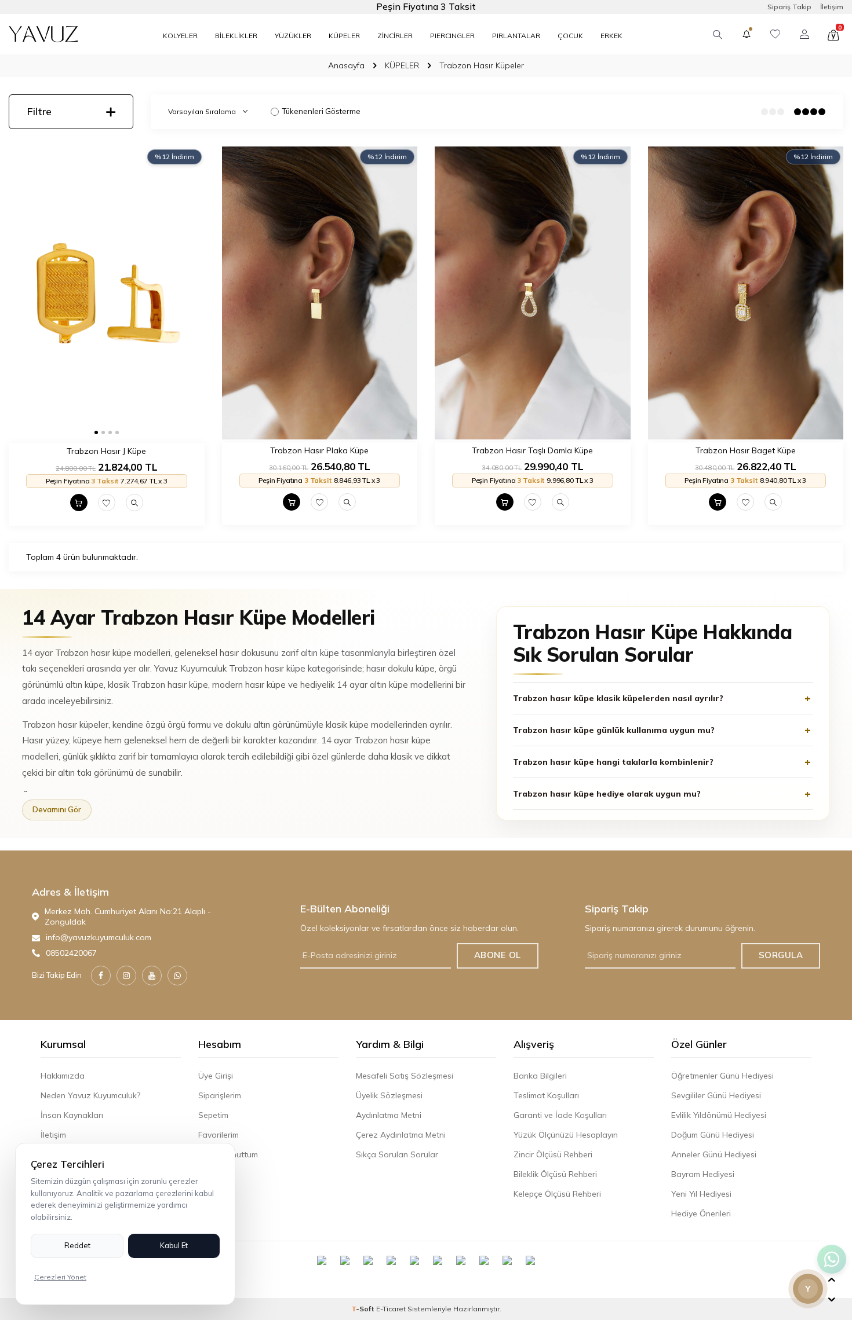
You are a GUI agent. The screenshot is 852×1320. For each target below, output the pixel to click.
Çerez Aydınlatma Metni (401, 1135)
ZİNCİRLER (395, 35)
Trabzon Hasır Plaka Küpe (319, 451)
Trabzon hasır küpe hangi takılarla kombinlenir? (613, 762)
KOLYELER (180, 35)
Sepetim (213, 1115)
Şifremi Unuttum (228, 1154)
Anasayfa (346, 65)
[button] (96, 432)
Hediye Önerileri (701, 1213)
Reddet (77, 1245)
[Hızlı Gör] (134, 502)
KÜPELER (344, 35)
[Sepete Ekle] (79, 502)
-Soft (363, 1308)
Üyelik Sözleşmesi (389, 1095)
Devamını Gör (56, 809)
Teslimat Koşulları (546, 1095)
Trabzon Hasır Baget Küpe (746, 451)
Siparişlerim (219, 1095)
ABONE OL (497, 954)
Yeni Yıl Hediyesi (701, 1194)
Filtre (39, 111)
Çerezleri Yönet (60, 1277)
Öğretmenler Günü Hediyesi (722, 1075)
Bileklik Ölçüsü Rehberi (555, 1174)
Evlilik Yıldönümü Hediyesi (718, 1115)
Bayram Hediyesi (702, 1174)
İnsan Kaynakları (72, 1115)
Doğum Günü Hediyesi (712, 1135)
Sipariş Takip (789, 6)
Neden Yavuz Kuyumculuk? (90, 1095)
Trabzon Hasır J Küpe (106, 451)
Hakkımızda (63, 1075)
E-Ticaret (391, 1308)
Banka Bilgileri (540, 1075)
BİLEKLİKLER (236, 35)
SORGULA (781, 954)
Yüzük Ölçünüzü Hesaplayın (566, 1135)
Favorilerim (218, 1135)
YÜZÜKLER (293, 35)
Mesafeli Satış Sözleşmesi (404, 1075)
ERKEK (611, 35)
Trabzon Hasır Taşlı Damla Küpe (532, 451)
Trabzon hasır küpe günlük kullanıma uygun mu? (614, 730)
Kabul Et (174, 1245)
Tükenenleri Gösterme (321, 111)
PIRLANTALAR (516, 35)
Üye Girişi (215, 1075)
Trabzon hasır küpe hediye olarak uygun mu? (607, 794)
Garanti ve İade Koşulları (560, 1115)
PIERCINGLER (452, 35)
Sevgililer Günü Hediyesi (716, 1095)
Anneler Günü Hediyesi (713, 1154)
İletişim (831, 6)
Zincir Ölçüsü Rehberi (553, 1154)
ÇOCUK (570, 35)
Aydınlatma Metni (388, 1115)
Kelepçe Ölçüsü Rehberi (557, 1194)
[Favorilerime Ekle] (106, 502)
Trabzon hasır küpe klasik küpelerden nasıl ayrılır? (618, 698)
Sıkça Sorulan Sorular (397, 1154)
